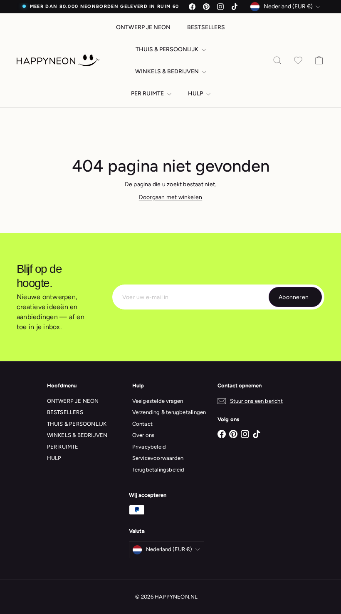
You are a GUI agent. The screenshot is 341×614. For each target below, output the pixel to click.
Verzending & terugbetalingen (169, 412)
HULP (196, 93)
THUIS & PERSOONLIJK (168, 49)
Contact (142, 424)
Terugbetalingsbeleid (158, 470)
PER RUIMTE (148, 93)
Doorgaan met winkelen (170, 197)
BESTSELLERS (206, 27)
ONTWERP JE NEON (143, 27)
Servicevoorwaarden (158, 458)
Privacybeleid (149, 447)
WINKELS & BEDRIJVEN (167, 71)
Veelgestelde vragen (157, 401)
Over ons (143, 435)
